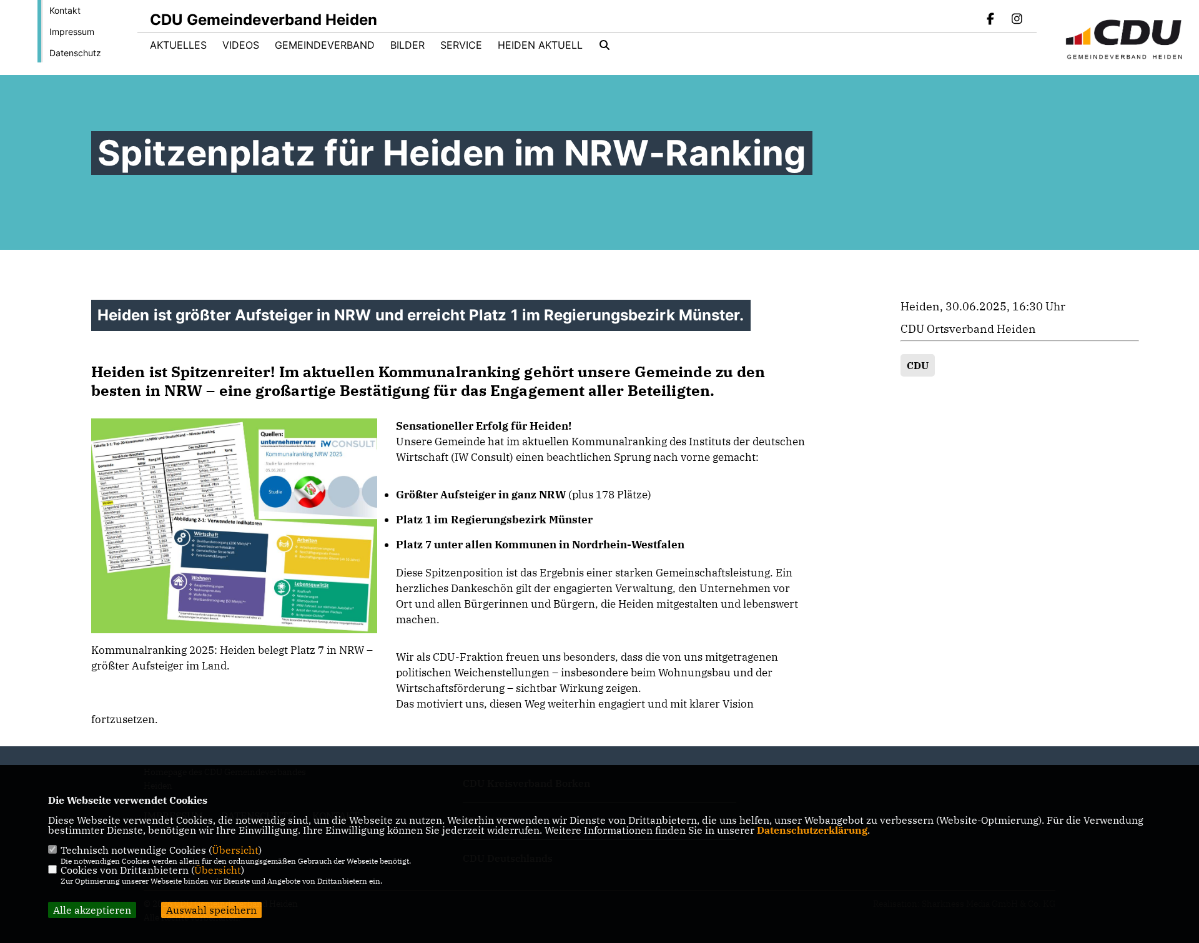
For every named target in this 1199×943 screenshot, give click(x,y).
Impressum (71, 31)
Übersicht (235, 850)
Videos (240, 45)
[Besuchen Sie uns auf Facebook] (991, 20)
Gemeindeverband (325, 45)
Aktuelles (178, 45)
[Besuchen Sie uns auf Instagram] (1016, 20)
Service (461, 45)
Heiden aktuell (540, 45)
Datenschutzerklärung (812, 830)
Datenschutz (75, 52)
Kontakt (65, 10)
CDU (918, 365)
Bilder (407, 45)
